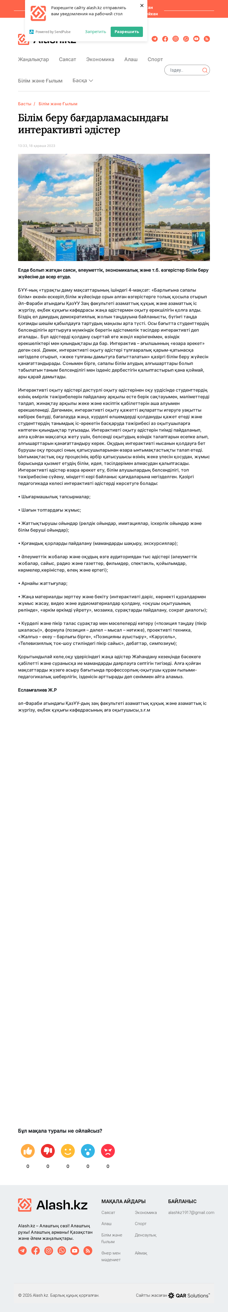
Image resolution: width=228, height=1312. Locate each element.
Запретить (95, 31)
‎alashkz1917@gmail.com (191, 1212)
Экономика (100, 59)
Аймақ (141, 1253)
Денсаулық (145, 1235)
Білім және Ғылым (40, 81)
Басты (24, 103)
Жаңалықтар (33, 59)
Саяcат (67, 59)
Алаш (131, 59)
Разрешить (127, 31)
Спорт (155, 59)
